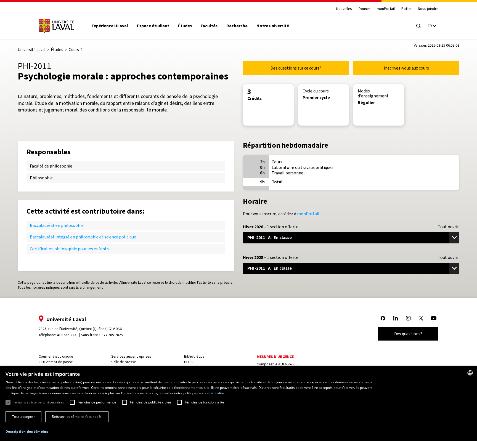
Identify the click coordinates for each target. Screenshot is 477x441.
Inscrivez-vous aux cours (406, 68)
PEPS (188, 362)
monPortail (386, 9)
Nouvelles (344, 9)
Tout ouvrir (448, 226)
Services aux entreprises (131, 356)
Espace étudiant (153, 26)
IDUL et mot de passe (56, 362)
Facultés (209, 26)
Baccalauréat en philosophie (57, 225)
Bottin (406, 9)
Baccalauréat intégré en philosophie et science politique (83, 237)
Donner (364, 9)
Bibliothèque (194, 356)
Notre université (272, 26)
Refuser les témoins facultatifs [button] (77, 416)
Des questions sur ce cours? (296, 68)
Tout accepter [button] (23, 416)
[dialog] (238, 403)
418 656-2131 (67, 335)
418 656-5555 (289, 364)
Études (185, 26)
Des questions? (408, 334)
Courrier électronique (56, 356)
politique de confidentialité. (204, 393)
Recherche (237, 26)
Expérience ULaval (110, 26)
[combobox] (470, 373)
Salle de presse (123, 362)
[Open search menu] (418, 26)
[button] (27, 432)
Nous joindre (428, 9)
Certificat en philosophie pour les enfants (69, 249)
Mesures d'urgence (275, 356)
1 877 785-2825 (111, 335)
